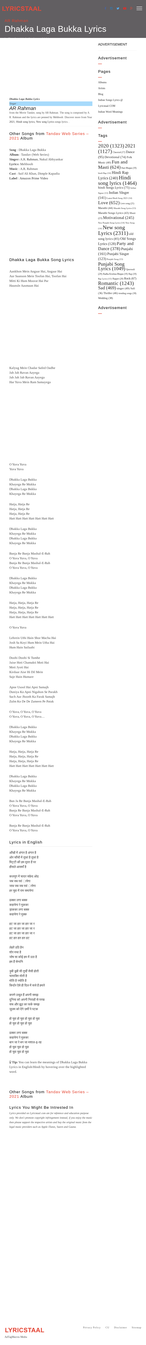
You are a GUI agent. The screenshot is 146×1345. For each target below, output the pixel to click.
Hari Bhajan (128, 168)
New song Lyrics (45, 121)
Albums (102, 82)
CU (107, 1327)
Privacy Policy (92, 1327)
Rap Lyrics (105, 279)
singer (123, 288)
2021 (12, 121)
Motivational (118, 217)
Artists (101, 88)
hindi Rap (104, 173)
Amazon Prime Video (34, 178)
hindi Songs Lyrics (114, 187)
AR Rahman (16, 20)
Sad (107, 287)
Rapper (118, 278)
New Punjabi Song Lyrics (111, 223)
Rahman (32, 159)
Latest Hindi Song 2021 (119, 198)
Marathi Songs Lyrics (113, 212)
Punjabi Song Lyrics (111, 266)
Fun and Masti (113, 164)
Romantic (116, 283)
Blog (100, 94)
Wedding (105, 298)
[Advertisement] (50, 66)
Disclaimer (120, 1327)
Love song (127, 203)
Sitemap (136, 1327)
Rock (130, 278)
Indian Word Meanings (110, 111)
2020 (111, 146)
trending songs (127, 293)
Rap (132, 274)
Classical (119, 152)
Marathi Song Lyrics (125, 208)
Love (109, 202)
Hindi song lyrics (25, 121)
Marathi (105, 208)
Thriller (110, 293)
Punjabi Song (115, 259)
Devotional (115, 157)
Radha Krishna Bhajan (115, 274)
